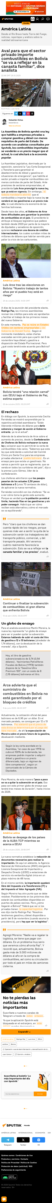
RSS (30, 1166)
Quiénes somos (8, 1155)
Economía (40, 1132)
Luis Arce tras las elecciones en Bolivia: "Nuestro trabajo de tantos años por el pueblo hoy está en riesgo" (25, 290)
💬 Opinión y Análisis (22, 1054)
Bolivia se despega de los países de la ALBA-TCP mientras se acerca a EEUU (24, 840)
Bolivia (13, 1044)
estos (30, 1015)
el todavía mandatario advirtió (23, 193)
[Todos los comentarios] (4, 1199)
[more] (47, 300)
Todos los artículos (15, 126)
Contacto (24, 1159)
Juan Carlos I (7, 1054)
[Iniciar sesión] (37, 19)
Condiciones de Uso (24, 1155)
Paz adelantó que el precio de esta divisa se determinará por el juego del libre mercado (24, 727)
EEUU (40, 1039)
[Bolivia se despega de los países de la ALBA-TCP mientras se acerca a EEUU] (26, 813)
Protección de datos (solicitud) (14, 1166)
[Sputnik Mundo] (8, 20)
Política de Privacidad (10, 1162)
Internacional (25, 1132)
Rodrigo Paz (20, 1039)
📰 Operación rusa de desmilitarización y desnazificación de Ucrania (27, 1049)
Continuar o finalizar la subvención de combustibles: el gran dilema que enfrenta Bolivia (26, 607)
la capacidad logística (30, 909)
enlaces (39, 1015)
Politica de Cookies (29, 1162)
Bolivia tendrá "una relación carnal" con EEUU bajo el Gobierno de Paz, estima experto (26, 395)
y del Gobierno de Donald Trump (25, 327)
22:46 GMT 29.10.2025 (11, 75)
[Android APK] (9, 1177)
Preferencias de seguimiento (13, 1170)
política (5, 1044)
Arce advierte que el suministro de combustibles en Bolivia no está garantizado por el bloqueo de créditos (25, 693)
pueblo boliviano (32, 458)
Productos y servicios (10, 1159)
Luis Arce (31, 1039)
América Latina (11, 280)
